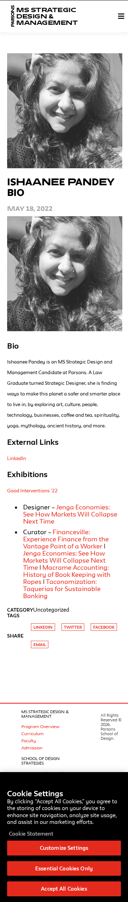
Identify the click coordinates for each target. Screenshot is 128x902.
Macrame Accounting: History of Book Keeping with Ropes (67, 574)
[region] (64, 837)
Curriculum (32, 733)
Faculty (28, 740)
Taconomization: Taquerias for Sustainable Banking (62, 588)
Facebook (103, 627)
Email (39, 644)
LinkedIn (16, 458)
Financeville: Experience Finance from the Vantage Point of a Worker (66, 539)
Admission (31, 747)
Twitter (73, 627)
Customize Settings (64, 848)
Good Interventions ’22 (32, 490)
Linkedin (43, 627)
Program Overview (40, 726)
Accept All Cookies (64, 889)
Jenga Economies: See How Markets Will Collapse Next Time (64, 560)
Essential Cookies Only (64, 868)
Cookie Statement (31, 834)
